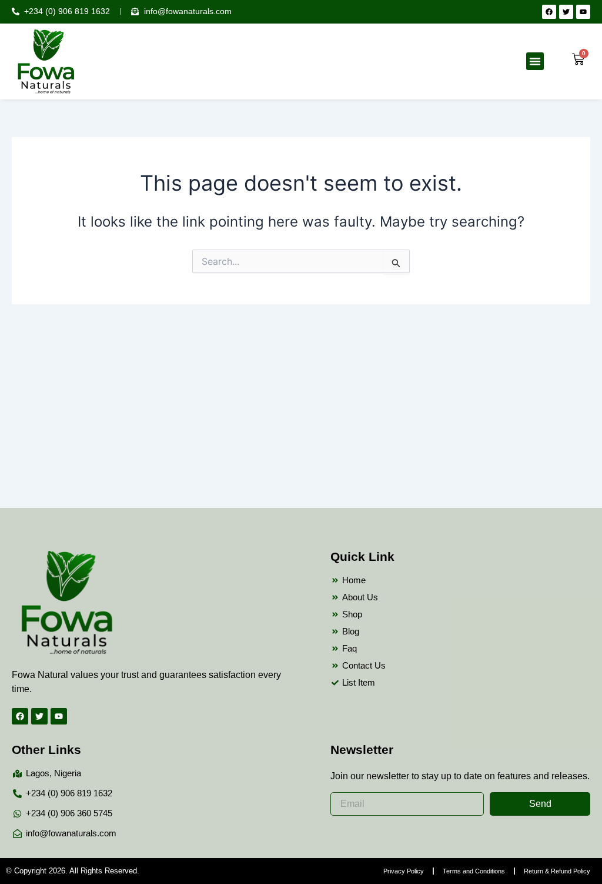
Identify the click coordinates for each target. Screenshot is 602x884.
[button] (535, 61)
